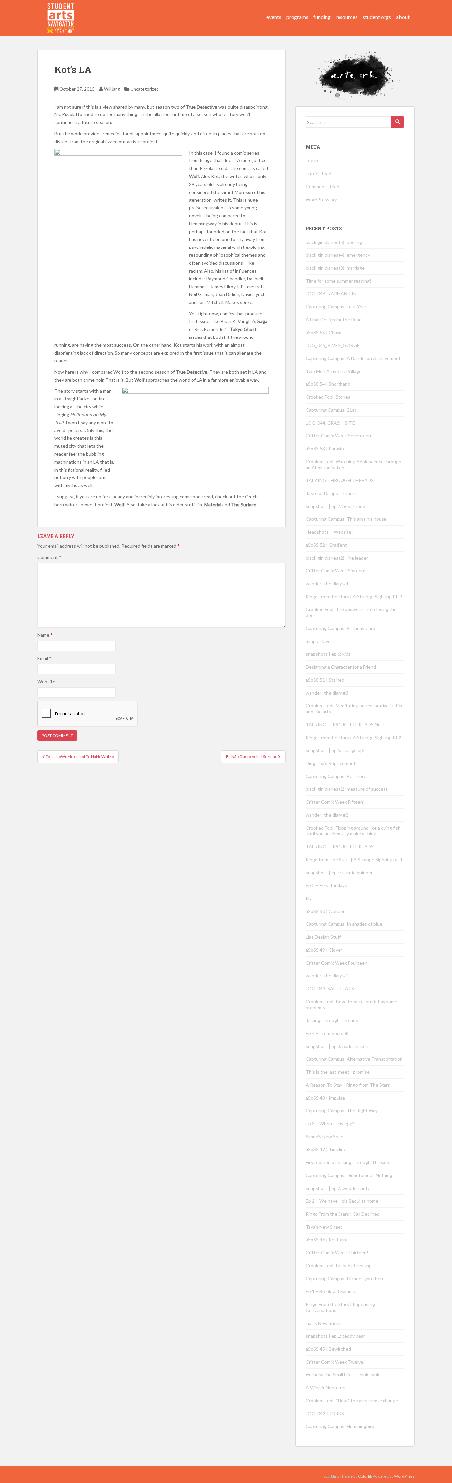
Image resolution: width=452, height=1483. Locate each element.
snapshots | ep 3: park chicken (337, 1046)
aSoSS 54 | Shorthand (328, 384)
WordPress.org (321, 199)
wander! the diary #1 (327, 975)
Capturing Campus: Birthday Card (340, 628)
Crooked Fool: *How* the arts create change (352, 1400)
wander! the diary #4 (327, 583)
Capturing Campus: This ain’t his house (346, 519)
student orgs (377, 17)
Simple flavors (320, 641)
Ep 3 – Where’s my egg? (330, 1123)
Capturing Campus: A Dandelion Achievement (354, 358)
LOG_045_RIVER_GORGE (333, 345)
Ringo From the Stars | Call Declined (343, 1214)
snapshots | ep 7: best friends (337, 506)
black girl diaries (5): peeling (334, 242)
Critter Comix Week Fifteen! (335, 802)
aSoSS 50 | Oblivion (326, 911)
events (273, 17)
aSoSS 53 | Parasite (326, 448)
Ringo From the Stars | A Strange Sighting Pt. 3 (354, 596)
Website (46, 681)
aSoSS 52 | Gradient (326, 545)
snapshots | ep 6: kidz (328, 654)
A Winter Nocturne (325, 1387)
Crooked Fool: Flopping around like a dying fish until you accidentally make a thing (353, 830)
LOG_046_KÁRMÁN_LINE (332, 293)
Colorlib (365, 1476)
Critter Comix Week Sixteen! (336, 570)
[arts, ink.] (60, 11)
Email (44, 658)
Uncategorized (145, 89)
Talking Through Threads (332, 1020)
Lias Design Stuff (323, 937)
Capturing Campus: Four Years (337, 306)
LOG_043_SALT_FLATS (330, 988)
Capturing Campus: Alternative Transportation (354, 1059)
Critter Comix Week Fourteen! (337, 963)
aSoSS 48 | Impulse (325, 1098)
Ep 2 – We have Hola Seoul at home (342, 1201)
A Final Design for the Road (334, 319)
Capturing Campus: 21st (331, 410)
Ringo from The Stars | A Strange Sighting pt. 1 (354, 859)
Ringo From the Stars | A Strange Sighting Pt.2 (353, 737)
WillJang (112, 89)
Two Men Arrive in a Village (334, 371)
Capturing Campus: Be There (336, 776)
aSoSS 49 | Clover (324, 950)
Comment (49, 557)
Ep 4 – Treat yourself (327, 1033)
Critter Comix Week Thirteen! (337, 1252)
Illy (309, 898)
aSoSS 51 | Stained (325, 680)
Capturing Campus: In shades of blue (344, 924)
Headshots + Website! (329, 532)
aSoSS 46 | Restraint (327, 1239)
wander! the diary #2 (327, 815)
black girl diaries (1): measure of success (347, 789)
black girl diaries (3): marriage (335, 268)
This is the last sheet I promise (338, 1072)
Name (45, 635)
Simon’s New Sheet (325, 1136)
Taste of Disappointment (331, 493)
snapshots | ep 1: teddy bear (335, 1336)
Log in (312, 160)
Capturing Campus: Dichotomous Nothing (349, 1175)
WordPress (404, 1476)
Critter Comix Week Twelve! (335, 1362)
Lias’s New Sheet (323, 1323)
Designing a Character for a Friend (341, 667)
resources (347, 17)
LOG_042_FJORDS (325, 1413)
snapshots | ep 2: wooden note (338, 1188)
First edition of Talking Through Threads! (348, 1162)
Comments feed (322, 186)
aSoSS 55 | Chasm (324, 332)
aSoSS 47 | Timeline (326, 1149)
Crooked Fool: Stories (328, 397)
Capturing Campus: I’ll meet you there (345, 1278)
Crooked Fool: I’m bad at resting (339, 1265)
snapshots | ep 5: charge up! (335, 750)
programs (297, 17)
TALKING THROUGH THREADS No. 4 (345, 724)
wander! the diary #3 (327, 693)
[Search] (397, 122)
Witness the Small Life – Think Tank (342, 1374)
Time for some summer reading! (338, 281)
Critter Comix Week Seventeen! (339, 435)
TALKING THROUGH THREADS (340, 480)
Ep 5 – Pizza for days (326, 885)
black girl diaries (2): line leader (337, 558)
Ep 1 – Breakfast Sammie (331, 1291)
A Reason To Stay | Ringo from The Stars (348, 1085)
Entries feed (318, 173)
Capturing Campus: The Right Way (342, 1110)
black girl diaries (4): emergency (338, 255)
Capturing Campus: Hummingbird (340, 1426)
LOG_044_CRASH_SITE (330, 423)
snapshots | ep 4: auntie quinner (339, 872)
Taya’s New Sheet (324, 1227)
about (403, 17)
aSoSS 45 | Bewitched (328, 1349)
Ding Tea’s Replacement (331, 763)
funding (322, 17)
